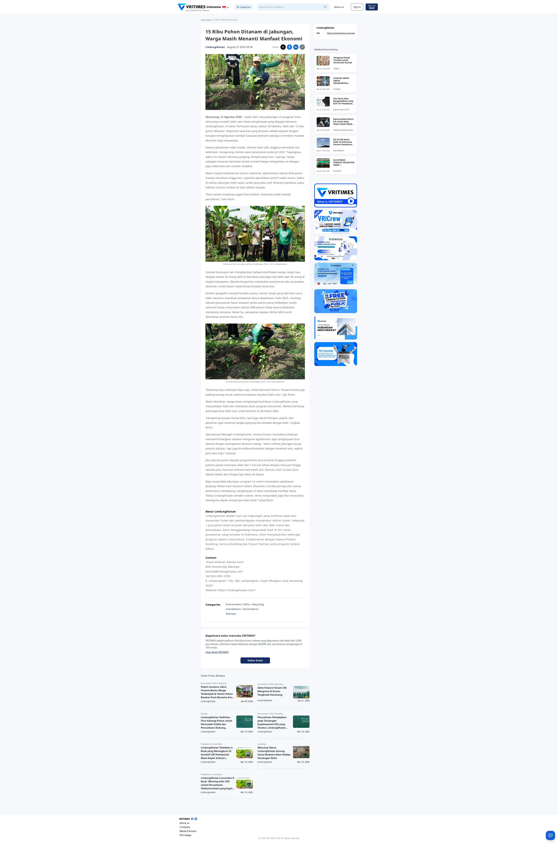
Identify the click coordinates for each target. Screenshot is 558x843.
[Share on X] (283, 47)
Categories (245, 6)
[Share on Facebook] (289, 47)
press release (206, 20)
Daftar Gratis (255, 660)
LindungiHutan (215, 47)
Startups (231, 613)
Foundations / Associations (242, 609)
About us (339, 7)
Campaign (261, 744)
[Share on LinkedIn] (295, 47)
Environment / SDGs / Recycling (245, 604)
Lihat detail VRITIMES (217, 652)
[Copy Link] (302, 47)
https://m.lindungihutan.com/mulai (341, 33)
